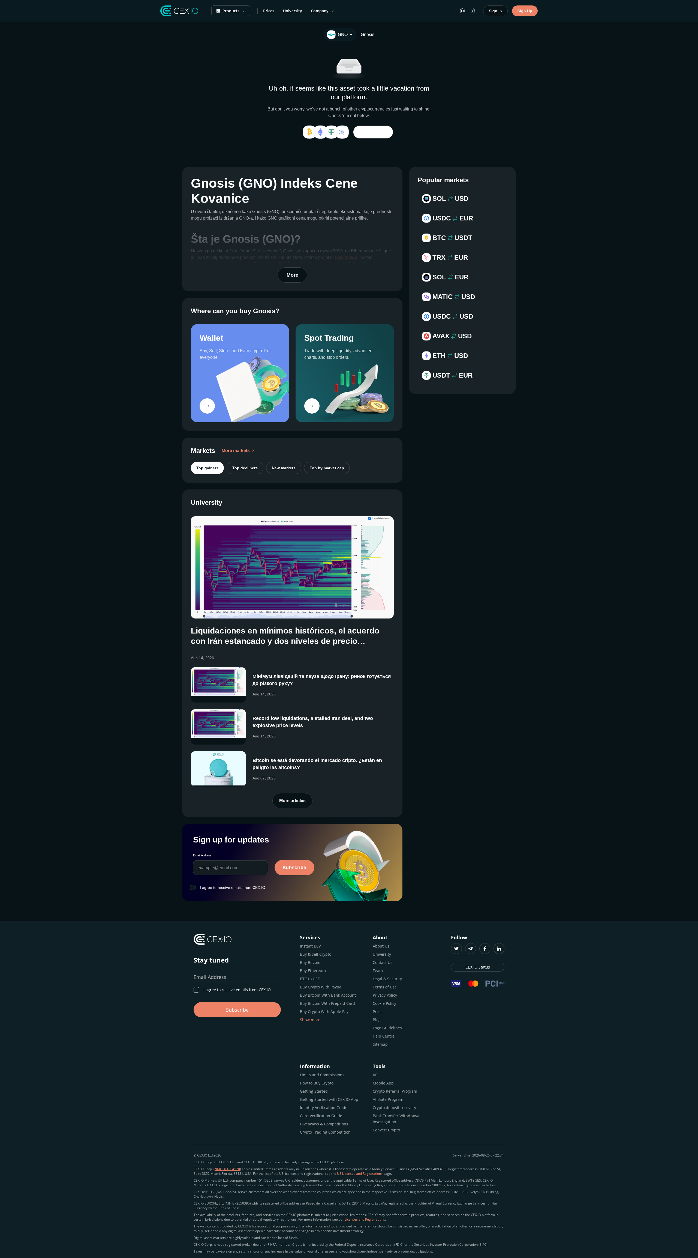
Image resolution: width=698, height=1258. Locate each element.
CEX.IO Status (477, 967)
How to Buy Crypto (316, 1083)
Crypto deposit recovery (394, 1107)
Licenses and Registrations (365, 1219)
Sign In (495, 11)
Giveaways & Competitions (324, 1123)
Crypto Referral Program (395, 1091)
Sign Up (525, 11)
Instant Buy (310, 946)
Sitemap (380, 1044)
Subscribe (294, 867)
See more (373, 132)
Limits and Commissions (322, 1074)
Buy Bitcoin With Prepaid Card (327, 1003)
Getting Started (314, 1091)
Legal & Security (387, 978)
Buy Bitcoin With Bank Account (328, 995)
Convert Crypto (386, 1130)
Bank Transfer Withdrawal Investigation (396, 1118)
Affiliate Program (388, 1099)
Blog (377, 1019)
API (375, 1074)
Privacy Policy (385, 995)
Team (378, 970)
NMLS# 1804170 (227, 1169)
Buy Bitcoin (310, 962)
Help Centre (384, 1036)
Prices (268, 10)
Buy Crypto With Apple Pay (324, 1011)
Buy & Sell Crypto (315, 954)
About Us (381, 946)
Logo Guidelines (387, 1027)
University (292, 10)
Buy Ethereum (313, 970)
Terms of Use (385, 987)
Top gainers (207, 468)
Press (378, 1011)
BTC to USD (310, 978)
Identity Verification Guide (323, 1107)
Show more (310, 1019)
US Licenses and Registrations (360, 1173)
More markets (236, 450)
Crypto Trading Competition (325, 1132)
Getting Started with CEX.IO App (329, 1099)
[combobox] (340, 34)
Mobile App (383, 1083)
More (292, 275)
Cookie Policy (384, 1003)
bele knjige (346, 257)
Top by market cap (327, 468)
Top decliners (245, 468)
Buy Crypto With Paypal (321, 987)
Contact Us (382, 962)
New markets (284, 468)
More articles (292, 800)
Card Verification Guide (321, 1115)
